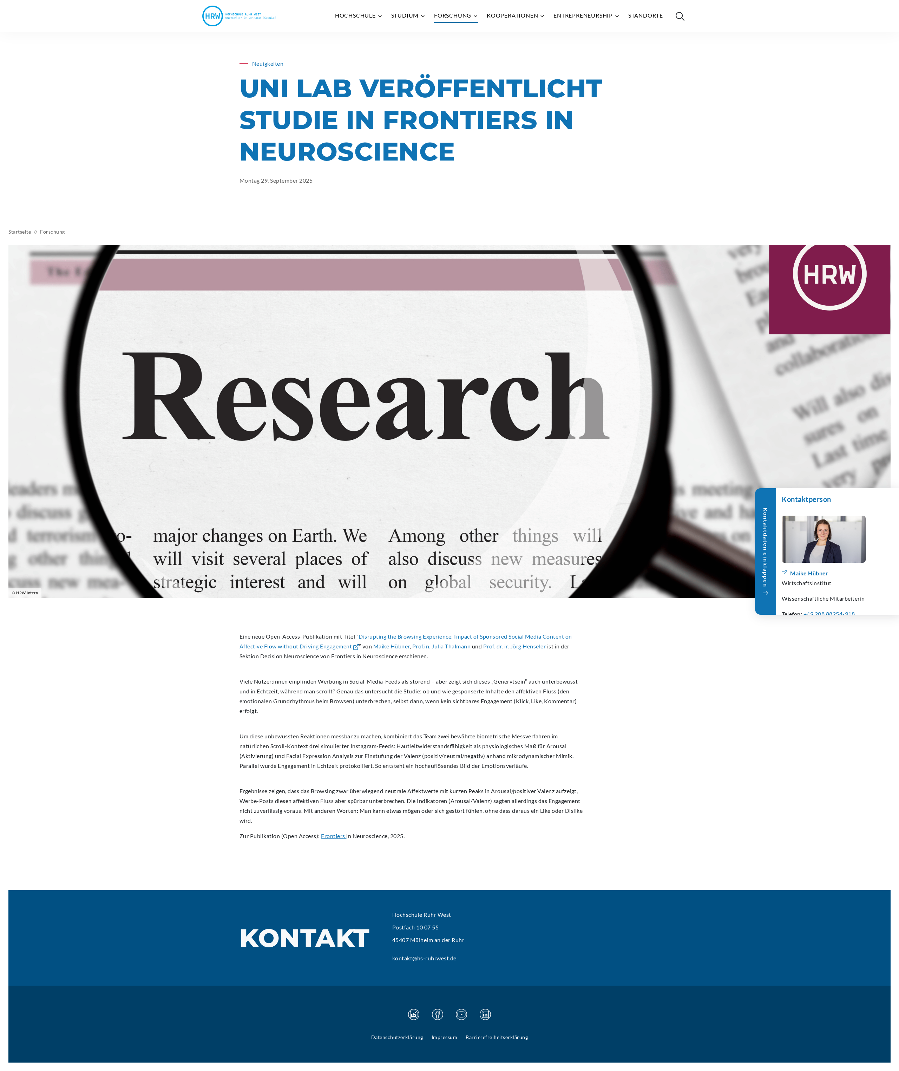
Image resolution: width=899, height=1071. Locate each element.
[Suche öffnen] (679, 16)
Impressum (445, 1037)
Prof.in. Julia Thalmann (441, 646)
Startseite (19, 232)
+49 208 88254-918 (829, 613)
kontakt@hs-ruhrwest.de (424, 958)
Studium (405, 15)
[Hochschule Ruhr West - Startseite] (239, 16)
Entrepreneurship (583, 15)
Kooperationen (513, 15)
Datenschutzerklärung (397, 1037)
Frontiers (333, 835)
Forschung (453, 15)
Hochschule (356, 15)
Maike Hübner (391, 646)
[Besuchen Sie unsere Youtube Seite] (461, 1014)
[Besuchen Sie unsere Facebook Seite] (437, 1014)
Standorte (645, 15)
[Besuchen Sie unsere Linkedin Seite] (485, 1014)
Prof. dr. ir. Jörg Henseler (514, 646)
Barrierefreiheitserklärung (497, 1037)
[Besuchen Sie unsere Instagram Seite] (414, 1014)
